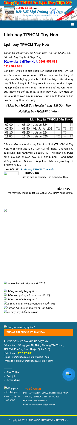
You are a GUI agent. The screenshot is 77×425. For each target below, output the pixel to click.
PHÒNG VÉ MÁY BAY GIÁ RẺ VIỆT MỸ (48, 420)
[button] (72, 24)
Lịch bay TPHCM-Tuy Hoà (37, 169)
